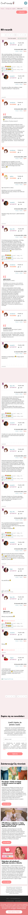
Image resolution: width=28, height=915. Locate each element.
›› (25, 35)
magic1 (12, 657)
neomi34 (12, 76)
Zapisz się (15, 754)
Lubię (20, 51)
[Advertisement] (14, 21)
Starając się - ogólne (11, 8)
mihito (11, 176)
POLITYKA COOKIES (10, 901)
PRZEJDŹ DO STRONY (14, 912)
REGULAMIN (17, 901)
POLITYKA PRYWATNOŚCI (15, 898)
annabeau (12, 102)
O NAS (7, 898)
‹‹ (5, 35)
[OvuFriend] (7, 4)
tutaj (4, 749)
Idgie (11, 569)
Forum (2, 8)
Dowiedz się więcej (21, 908)
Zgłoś (25, 51)
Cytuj (16, 51)
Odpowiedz (21, 12)
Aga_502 (12, 43)
